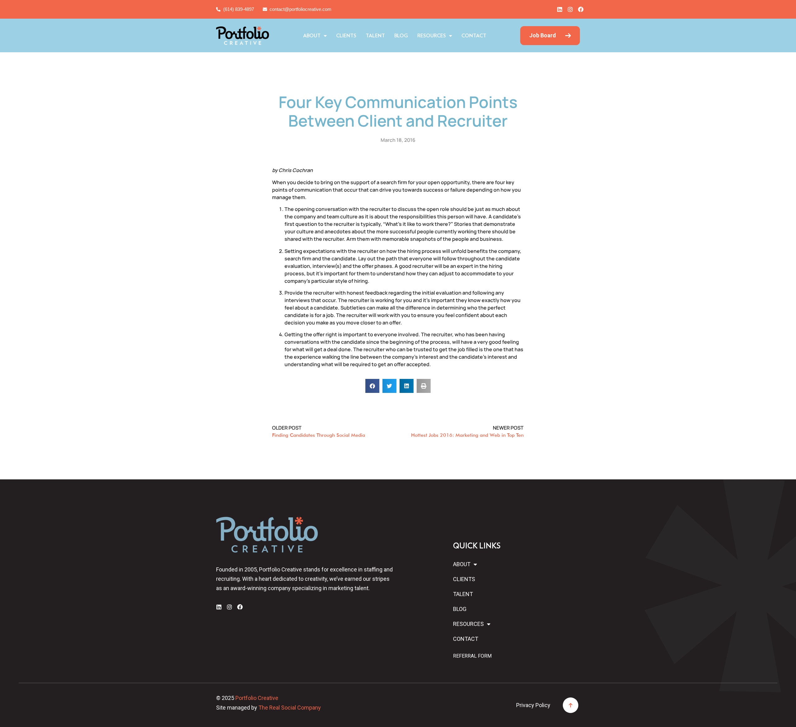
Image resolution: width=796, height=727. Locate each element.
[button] (372, 386)
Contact (473, 35)
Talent (375, 35)
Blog (401, 35)
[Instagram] (570, 9)
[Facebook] (581, 9)
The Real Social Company (289, 707)
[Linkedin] (559, 9)
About (312, 35)
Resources (431, 35)
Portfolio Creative (256, 698)
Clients (346, 35)
